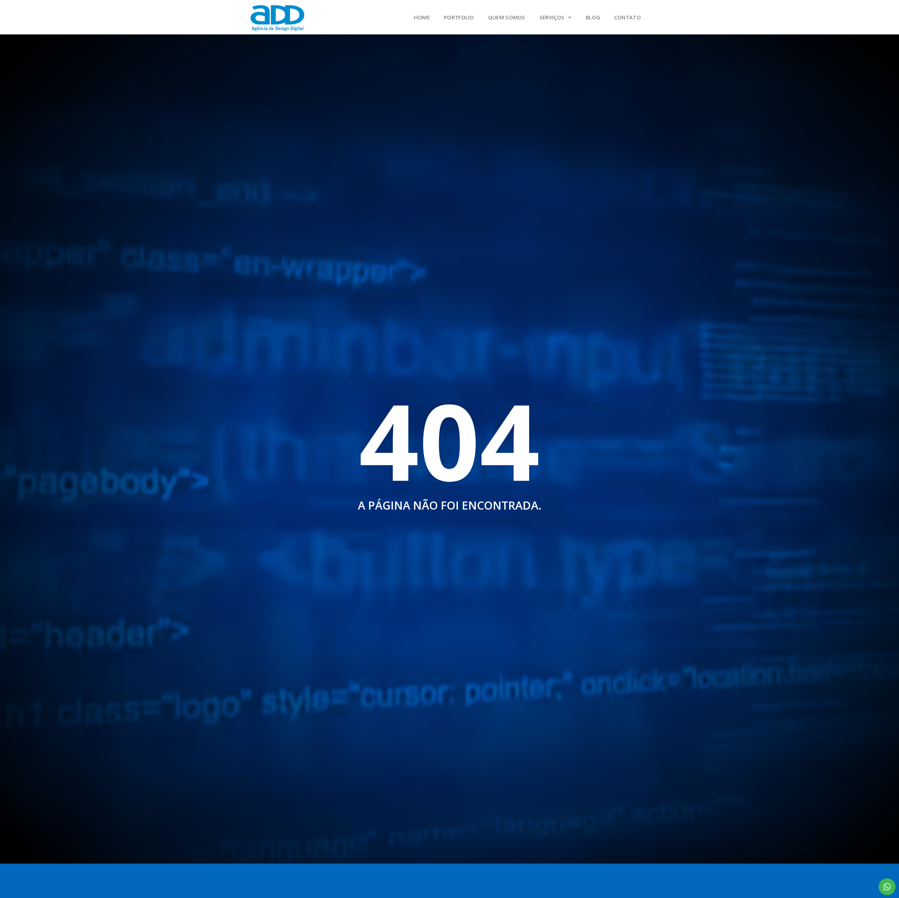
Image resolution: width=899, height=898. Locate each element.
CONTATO (627, 17)
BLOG (593, 17)
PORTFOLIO (459, 17)
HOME (422, 17)
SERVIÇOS (551, 17)
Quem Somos (506, 17)
